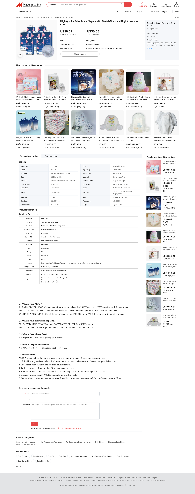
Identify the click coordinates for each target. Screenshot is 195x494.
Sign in (176, 6)
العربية (109, 480)
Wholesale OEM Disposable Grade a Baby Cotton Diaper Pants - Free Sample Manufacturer (170, 162)
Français (68, 480)
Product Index (136, 478)
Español (51, 480)
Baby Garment (38, 456)
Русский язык (77, 480)
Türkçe (142, 480)
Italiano (86, 480)
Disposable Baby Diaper (116, 442)
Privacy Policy (131, 485)
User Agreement (110, 485)
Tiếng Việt (149, 480)
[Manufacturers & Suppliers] (28, 4)
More (149, 48)
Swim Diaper (99, 442)
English (45, 480)
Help (138, 11)
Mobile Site (146, 478)
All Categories (24, 11)
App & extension (151, 11)
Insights (154, 478)
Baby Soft (62, 456)
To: (29, 399)
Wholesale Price (101, 478)
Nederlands (101, 480)
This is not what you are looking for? (43, 428)
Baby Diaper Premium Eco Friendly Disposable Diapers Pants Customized (170, 265)
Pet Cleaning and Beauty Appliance (78, 442)
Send (34, 424)
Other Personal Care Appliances (50, 442)
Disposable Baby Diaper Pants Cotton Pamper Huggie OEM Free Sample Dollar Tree (170, 215)
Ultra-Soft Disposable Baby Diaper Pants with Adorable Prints (170, 299)
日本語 (122, 480)
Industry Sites (112, 478)
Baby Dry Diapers (123, 456)
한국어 (116, 480)
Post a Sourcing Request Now (69, 428)
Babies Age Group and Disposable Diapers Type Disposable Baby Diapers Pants (170, 248)
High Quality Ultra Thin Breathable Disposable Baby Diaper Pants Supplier (169, 231)
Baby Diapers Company (79, 456)
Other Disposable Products (25, 442)
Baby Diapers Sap (43, 461)
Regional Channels (124, 478)
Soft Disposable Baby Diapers (102, 456)
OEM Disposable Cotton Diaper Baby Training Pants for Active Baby (170, 316)
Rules (177, 11)
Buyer (127, 11)
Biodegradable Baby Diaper (25, 444)
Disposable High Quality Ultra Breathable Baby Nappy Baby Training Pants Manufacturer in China (170, 198)
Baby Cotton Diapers (25, 461)
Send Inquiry (80, 54)
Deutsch (93, 480)
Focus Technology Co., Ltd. (82, 485)
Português (60, 480)
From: (27, 394)
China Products (53, 478)
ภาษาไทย (134, 480)
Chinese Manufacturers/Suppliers (70, 478)
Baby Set (51, 456)
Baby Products (23, 456)
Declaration (120, 485)
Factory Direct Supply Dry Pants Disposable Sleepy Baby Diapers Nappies (170, 179)
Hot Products (42, 478)
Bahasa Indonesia (160, 480)
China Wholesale (88, 478)
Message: (26, 404)
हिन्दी (128, 480)
